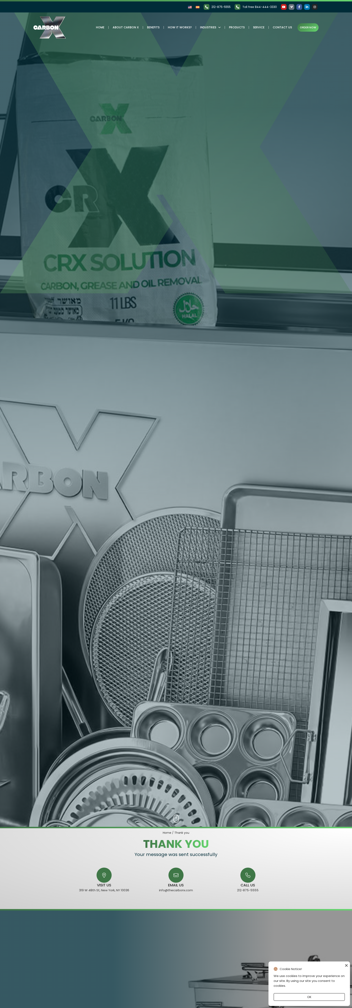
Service (258, 27)
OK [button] (309, 997)
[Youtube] (284, 7)
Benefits (153, 27)
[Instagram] (315, 7)
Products (237, 27)
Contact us (282, 27)
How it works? (180, 27)
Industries (208, 27)
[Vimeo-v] (291, 7)
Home (100, 27)
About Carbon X (126, 27)
